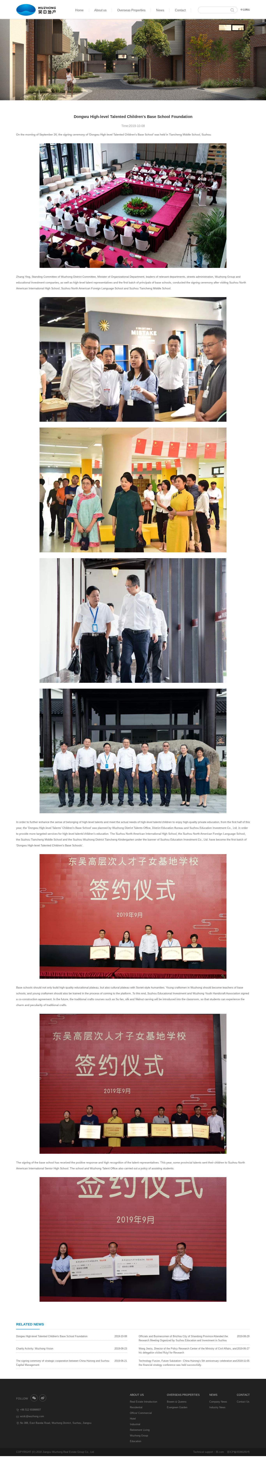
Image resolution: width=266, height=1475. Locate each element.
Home (79, 10)
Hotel (133, 1418)
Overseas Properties (131, 10)
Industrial (135, 1424)
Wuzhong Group (139, 1435)
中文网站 (245, 9)
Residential (136, 1407)
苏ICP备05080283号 (238, 1451)
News (160, 10)
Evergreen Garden (177, 1407)
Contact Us (243, 1401)
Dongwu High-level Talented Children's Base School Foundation (51, 1336)
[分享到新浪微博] (43, 1398)
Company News (218, 1401)
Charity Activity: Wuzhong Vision (34, 1348)
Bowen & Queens (177, 1401)
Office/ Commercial (141, 1413)
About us (100, 10)
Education (135, 1441)
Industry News (217, 1407)
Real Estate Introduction (143, 1401)
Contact (180, 10)
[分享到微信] (34, 1398)
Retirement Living (140, 1429)
